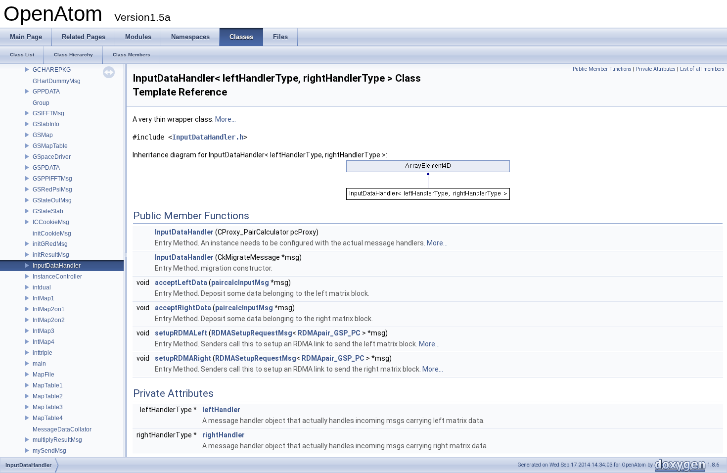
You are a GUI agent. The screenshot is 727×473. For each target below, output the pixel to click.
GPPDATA (46, 91)
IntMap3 (43, 331)
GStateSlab (48, 211)
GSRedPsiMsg (52, 189)
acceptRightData (183, 308)
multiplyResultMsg (57, 439)
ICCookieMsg (51, 222)
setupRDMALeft (181, 333)
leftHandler (221, 410)
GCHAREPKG (52, 69)
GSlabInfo (46, 124)
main (39, 363)
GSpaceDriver (52, 156)
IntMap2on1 (49, 309)
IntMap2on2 (49, 320)
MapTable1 (48, 385)
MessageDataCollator (62, 429)
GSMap (43, 135)
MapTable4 (48, 418)
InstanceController (57, 276)
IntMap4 (43, 341)
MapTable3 (48, 407)
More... (225, 119)
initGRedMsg (50, 243)
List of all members (702, 69)
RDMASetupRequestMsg (251, 333)
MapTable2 (48, 396)
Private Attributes (656, 69)
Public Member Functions (602, 69)
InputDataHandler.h (207, 137)
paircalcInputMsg (240, 282)
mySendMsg (49, 450)
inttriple (42, 352)
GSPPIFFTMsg (52, 178)
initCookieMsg (52, 233)
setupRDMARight (183, 358)
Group (41, 102)
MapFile (43, 374)
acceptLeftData (181, 282)
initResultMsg (51, 254)
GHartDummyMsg (57, 81)
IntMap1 (43, 298)
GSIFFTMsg (48, 113)
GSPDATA (46, 167)
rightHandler (223, 435)
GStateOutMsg (52, 200)
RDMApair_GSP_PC (329, 333)
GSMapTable (50, 145)
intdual (42, 287)
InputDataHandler (57, 265)
